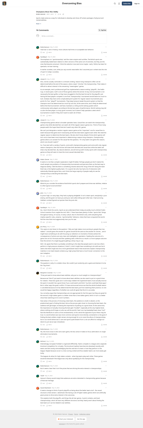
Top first (103, 30)
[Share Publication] (119, 3)
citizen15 (43, 79)
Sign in (136, 3)
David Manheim (45, 388)
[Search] (115, 3)
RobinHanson (44, 47)
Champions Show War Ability (47, 12)
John (41, 193)
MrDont (43, 341)
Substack (62, 424)
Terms (76, 414)
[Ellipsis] (105, 46)
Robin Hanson (40, 14)
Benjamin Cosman (46, 273)
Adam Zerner (44, 159)
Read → (38, 24)
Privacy (70, 414)
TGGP (42, 376)
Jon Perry (43, 227)
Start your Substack (66, 419)
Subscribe (127, 3)
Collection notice (84, 414)
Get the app (81, 419)
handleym (43, 57)
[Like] (55, 14)
